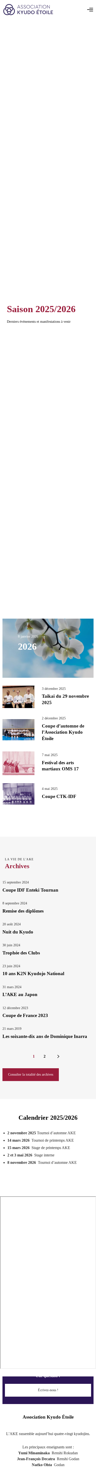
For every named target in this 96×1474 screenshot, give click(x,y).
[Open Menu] (90, 10)
